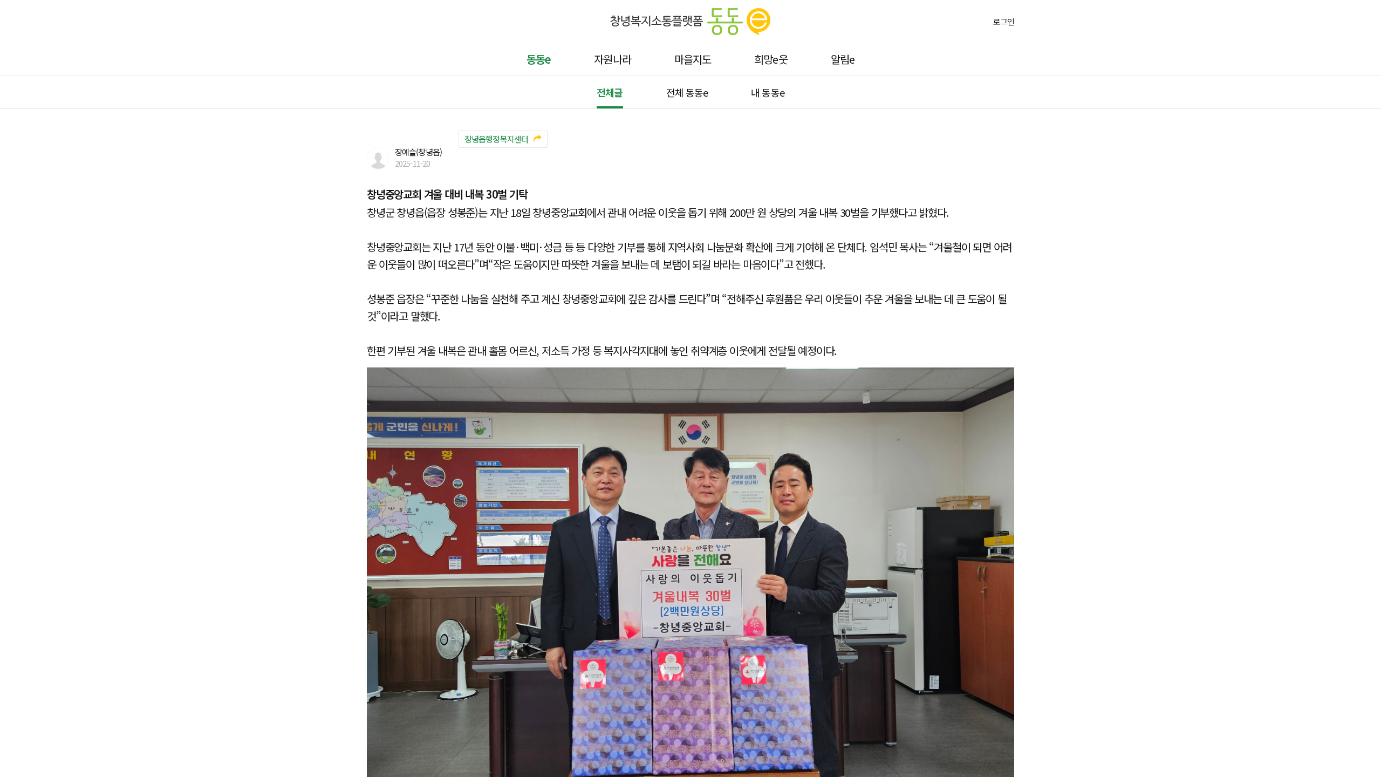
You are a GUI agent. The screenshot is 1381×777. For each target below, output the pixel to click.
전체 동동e (687, 92)
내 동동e (767, 92)
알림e (842, 59)
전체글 (610, 92)
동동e (539, 59)
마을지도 (692, 59)
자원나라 (612, 59)
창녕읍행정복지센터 (496, 139)
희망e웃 (770, 59)
